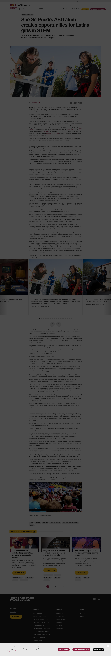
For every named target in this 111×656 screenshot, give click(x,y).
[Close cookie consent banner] (108, 646)
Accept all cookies (64, 649)
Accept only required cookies (81, 649)
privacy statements (11, 651)
